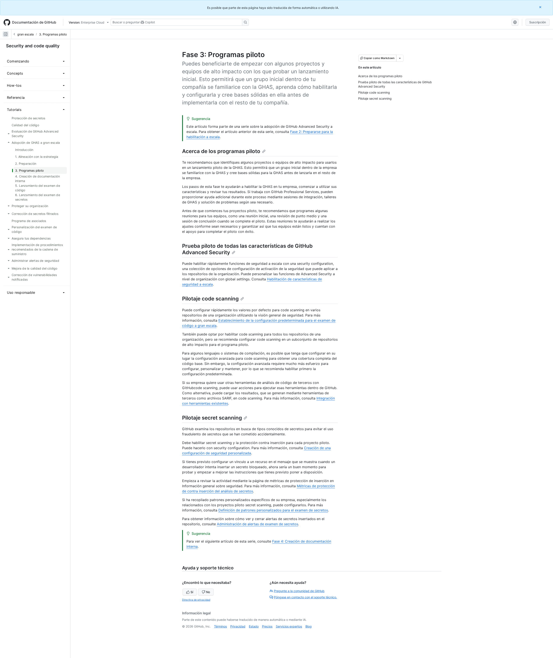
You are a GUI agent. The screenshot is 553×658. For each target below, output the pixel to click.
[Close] (540, 7)
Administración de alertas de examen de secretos (257, 524)
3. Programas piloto (53, 34)
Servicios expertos (289, 626)
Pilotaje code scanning (210, 298)
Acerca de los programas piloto (221, 151)
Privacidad (237, 626)
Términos (220, 626)
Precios (267, 626)
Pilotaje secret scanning (212, 418)
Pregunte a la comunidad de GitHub (299, 591)
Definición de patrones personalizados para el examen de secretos (273, 510)
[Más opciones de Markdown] (400, 58)
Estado (254, 626)
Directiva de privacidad (196, 599)
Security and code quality (33, 45)
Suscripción (537, 22)
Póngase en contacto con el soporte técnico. (305, 597)
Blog (308, 626)
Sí (192, 592)
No (208, 592)
